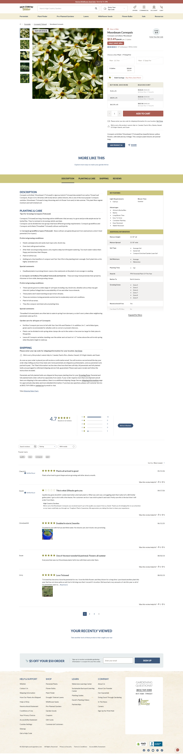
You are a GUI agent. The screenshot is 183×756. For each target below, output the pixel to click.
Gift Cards (50, 720)
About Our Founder (105, 688)
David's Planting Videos (80, 700)
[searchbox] (25, 446)
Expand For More (135, 315)
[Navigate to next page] (99, 614)
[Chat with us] (177, 750)
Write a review (133, 47)
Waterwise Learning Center (82, 684)
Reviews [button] (117, 178)
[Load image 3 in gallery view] (25, 56)
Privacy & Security (66, 747)
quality (22, 457)
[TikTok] (162, 750)
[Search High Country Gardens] (96, 8)
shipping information (90, 380)
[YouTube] (153, 750)
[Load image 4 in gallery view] (25, 67)
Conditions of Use (26, 711)
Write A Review (125, 425)
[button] (161, 8)
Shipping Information (27, 693)
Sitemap (23, 729)
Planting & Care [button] (87, 178)
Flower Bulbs (51, 688)
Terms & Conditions (80, 747)
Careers (101, 706)
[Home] (20, 24)
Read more (64, 585)
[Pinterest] (148, 750)
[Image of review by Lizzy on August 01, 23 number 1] (47, 591)
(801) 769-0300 (144, 690)
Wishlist (23, 684)
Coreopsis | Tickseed (40, 24)
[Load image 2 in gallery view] (25, 44)
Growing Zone (84, 375)
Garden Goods (51, 711)
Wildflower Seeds (52, 702)
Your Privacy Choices (27, 715)
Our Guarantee (103, 693)
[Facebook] (144, 750)
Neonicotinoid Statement (29, 706)
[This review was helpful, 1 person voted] (158, 604)
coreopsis (39, 457)
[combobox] (47, 446)
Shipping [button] (104, 178)
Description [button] (68, 178)
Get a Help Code (26, 733)
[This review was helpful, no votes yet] (158, 482)
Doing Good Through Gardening (110, 697)
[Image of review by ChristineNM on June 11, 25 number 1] (47, 534)
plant (47, 457)
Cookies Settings (26, 724)
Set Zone (160, 121)
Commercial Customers (54, 724)
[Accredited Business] (156, 744)
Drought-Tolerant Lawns (55, 697)
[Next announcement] (162, 1)
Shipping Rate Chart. (31, 391)
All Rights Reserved (50, 747)
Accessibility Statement (28, 720)
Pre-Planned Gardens (53, 706)
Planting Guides (77, 695)
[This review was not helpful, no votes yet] (162, 482)
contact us (39, 385)
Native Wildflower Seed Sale (85, 2)
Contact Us (24, 688)
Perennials (27, 24)
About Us (101, 684)
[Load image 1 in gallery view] (25, 33)
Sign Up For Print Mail (106, 711)
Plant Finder (50, 693)
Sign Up (147, 660)
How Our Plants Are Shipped (30, 697)
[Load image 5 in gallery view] (25, 78)
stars (30, 457)
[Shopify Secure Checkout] (141, 744)
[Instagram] (157, 750)
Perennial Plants (52, 684)
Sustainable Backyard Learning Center (83, 689)
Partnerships (76, 704)
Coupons (49, 715)
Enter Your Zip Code (156, 37)
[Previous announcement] (21, 1)
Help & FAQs (24, 702)
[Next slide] (98, 63)
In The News (102, 702)
